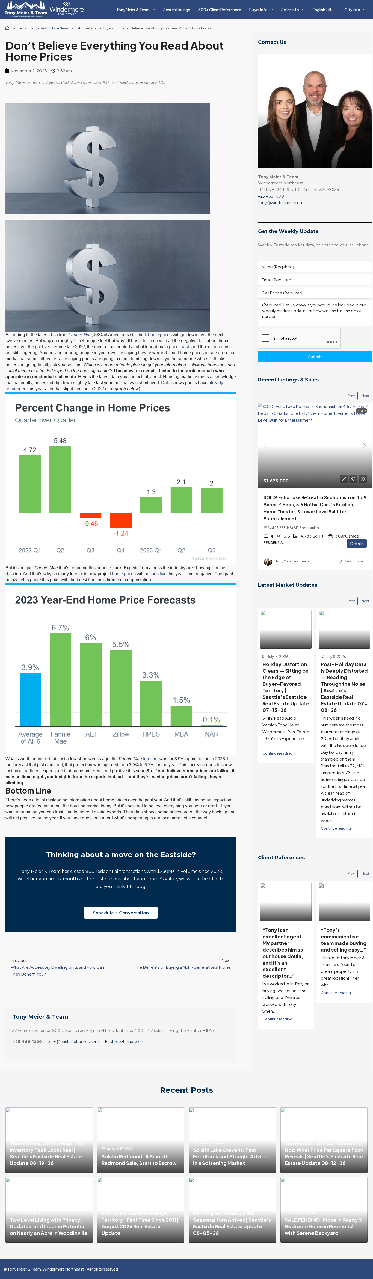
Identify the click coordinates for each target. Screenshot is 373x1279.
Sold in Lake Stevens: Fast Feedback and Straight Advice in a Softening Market (230, 1156)
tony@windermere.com (281, 202)
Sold (361, 410)
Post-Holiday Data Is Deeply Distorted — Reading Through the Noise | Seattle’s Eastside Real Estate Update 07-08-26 (344, 687)
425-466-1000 (271, 196)
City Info (352, 9)
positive (159, 573)
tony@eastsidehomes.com (73, 1041)
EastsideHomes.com (125, 1041)
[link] (315, 445)
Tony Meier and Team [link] (292, 561)
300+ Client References (219, 9)
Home (17, 28)
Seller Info (290, 9)
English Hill (322, 9)
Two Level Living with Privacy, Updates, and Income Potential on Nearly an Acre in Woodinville (49, 1226)
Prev (351, 396)
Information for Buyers (95, 28)
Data (165, 382)
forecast (150, 758)
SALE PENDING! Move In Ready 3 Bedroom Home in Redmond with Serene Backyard (323, 1226)
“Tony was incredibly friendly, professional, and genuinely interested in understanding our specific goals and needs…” (344, 953)
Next (365, 396)
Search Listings (176, 9)
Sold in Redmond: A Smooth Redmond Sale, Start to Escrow (139, 1159)
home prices (160, 334)
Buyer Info (258, 9)
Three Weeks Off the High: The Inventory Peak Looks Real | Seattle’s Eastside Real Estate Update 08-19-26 (47, 1153)
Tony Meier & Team (133, 9)
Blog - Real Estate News (49, 28)
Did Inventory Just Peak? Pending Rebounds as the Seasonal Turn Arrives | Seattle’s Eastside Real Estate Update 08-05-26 (232, 1219)
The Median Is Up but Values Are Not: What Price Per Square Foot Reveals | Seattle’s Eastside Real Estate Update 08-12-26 (324, 1153)
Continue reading (277, 753)
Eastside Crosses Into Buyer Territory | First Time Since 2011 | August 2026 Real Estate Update (140, 1223)
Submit (315, 356)
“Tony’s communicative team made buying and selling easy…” (285, 940)
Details (357, 543)
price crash (179, 346)
